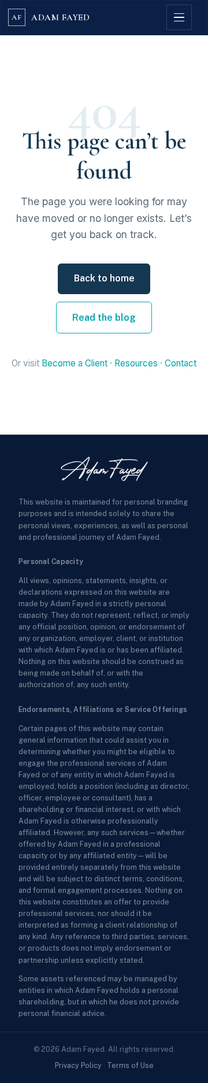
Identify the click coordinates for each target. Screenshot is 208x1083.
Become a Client (74, 363)
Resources (136, 363)
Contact (180, 363)
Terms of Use (130, 1065)
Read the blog (104, 317)
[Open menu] (179, 17)
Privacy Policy (78, 1065)
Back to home (104, 278)
